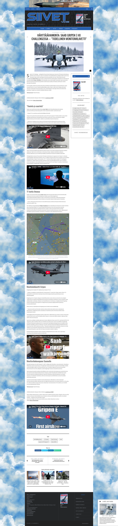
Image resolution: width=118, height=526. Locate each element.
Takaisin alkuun (85, 523)
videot (82, 126)
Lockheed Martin (82, 119)
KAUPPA (67, 28)
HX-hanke (46, 439)
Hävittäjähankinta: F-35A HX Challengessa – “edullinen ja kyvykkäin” (37, 460)
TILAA (42, 28)
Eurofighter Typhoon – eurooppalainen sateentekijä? (58, 460)
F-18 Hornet (83, 108)
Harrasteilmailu (80, 504)
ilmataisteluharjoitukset (77, 115)
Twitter (44, 450)
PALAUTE (74, 28)
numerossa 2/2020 (49, 97)
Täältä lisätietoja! (79, 99)
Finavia (81, 110)
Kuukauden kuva (79, 117)
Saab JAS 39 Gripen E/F (44, 441)
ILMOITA (38, 8)
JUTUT (55, 28)
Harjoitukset (86, 110)
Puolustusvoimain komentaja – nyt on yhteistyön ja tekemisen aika (62, 482)
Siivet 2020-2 (54, 441)
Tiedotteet (79, 514)
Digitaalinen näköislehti (31, 508)
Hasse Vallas (75, 111)
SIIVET (33, 8)
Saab (61, 439)
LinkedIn (51, 450)
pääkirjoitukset (82, 123)
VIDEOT (61, 28)
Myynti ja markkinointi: (31, 511)
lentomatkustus (86, 117)
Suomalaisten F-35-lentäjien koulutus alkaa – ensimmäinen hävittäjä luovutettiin (48, 482)
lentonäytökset (75, 119)
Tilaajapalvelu (29, 510)
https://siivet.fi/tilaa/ (37, 100)
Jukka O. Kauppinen (86, 115)
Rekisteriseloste (30, 515)
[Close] (100, 501)
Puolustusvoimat (76, 123)
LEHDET (48, 28)
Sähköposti (57, 450)
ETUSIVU (27, 8)
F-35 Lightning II (75, 110)
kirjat (74, 117)
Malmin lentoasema (76, 121)
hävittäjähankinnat (38, 439)
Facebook (38, 450)
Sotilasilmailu (55, 32)
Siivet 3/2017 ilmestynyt (108, 515)
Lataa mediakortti (30, 512)
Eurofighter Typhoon (76, 108)
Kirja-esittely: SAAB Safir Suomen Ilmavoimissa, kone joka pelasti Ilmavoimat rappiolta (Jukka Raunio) (33, 482)
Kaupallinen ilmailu (81, 507)
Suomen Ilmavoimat (76, 126)
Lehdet (77, 517)
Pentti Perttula (54, 439)
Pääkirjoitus (79, 498)
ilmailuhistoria (83, 113)
